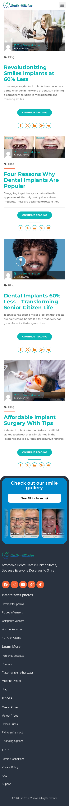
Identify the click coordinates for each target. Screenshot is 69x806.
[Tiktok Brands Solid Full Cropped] (40, 584)
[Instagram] (14, 584)
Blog (11, 57)
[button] (62, 5)
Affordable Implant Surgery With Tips (30, 420)
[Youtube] (23, 584)
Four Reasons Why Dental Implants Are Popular (31, 180)
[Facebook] (6, 584)
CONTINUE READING (34, 112)
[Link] (31, 584)
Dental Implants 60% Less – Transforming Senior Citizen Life (32, 301)
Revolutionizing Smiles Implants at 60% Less (29, 73)
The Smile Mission (28, 45)
